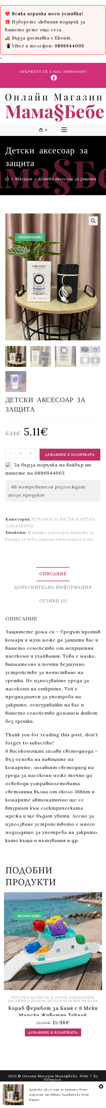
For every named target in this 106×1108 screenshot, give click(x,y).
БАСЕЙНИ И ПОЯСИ (26, 1001)
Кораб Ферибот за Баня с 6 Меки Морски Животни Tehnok (53, 1010)
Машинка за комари (48, 532)
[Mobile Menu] (64, 130)
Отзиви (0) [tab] (53, 600)
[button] (93, 220)
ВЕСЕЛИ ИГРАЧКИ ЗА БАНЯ (72, 1001)
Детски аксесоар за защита (67, 179)
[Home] (7, 179)
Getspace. (53, 1079)
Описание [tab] (53, 573)
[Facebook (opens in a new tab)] (53, 78)
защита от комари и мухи (66, 539)
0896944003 (75, 71)
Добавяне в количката (70, 454)
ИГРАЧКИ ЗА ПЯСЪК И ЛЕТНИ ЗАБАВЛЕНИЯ (53, 997)
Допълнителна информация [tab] (53, 587)
